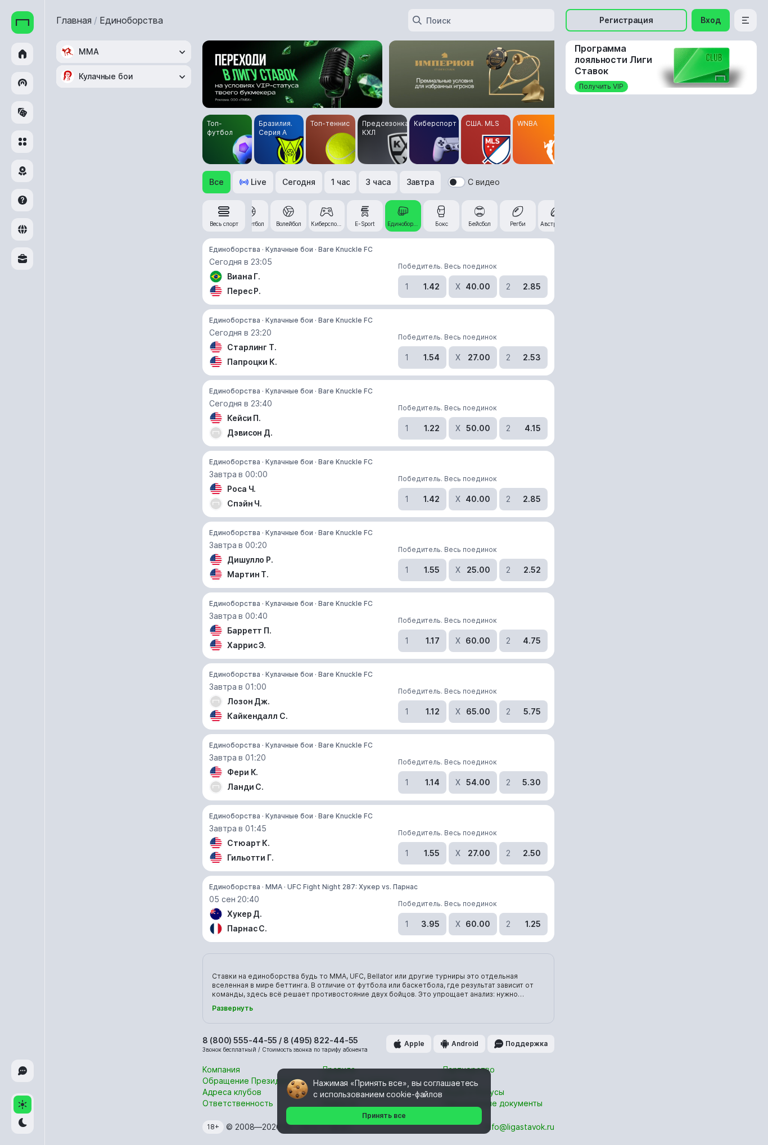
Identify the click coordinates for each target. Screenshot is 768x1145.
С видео (484, 182)
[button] (216, 182)
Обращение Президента (250, 1080)
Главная (74, 20)
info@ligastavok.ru (519, 1127)
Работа (457, 1080)
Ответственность (237, 1103)
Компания (221, 1069)
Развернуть (232, 1008)
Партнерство (469, 1069)
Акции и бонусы (473, 1092)
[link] (223, 216)
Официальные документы (493, 1103)
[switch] (457, 182)
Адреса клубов (231, 1092)
